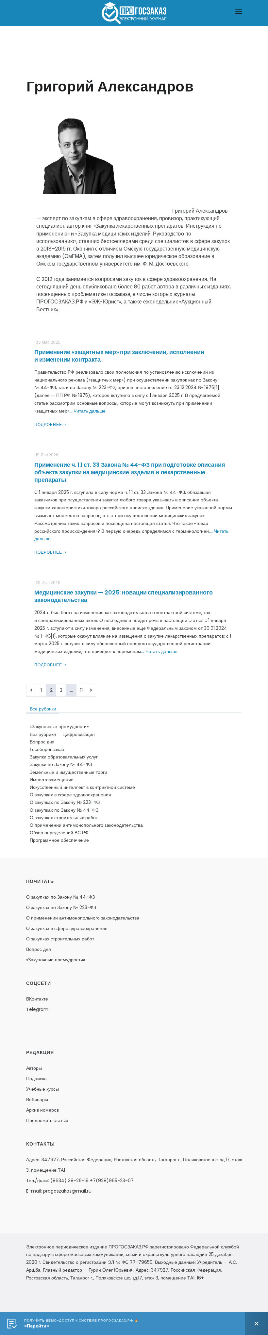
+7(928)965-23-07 (112, 1180)
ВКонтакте (37, 999)
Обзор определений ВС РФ (59, 832)
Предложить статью (47, 1120)
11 (81, 690)
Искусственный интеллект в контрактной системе (82, 787)
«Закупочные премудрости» (59, 726)
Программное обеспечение (59, 840)
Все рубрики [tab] (43, 709)
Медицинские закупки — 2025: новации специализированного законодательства (123, 596)
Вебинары (37, 1099)
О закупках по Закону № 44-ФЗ (64, 810)
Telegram (37, 1009)
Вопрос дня (42, 742)
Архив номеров (42, 1110)
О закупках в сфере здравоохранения (70, 794)
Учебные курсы (42, 1089)
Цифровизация (78, 734)
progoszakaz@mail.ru (67, 1191)
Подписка (36, 1078)
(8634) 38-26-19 (69, 1180)
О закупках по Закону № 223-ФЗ (65, 802)
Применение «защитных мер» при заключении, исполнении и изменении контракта (119, 356)
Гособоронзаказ (47, 749)
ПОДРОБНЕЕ (48, 424)
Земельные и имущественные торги (68, 772)
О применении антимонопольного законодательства (86, 825)
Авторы (34, 1068)
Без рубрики (43, 734)
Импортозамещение (52, 779)
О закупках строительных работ (64, 817)
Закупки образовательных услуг (64, 757)
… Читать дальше (87, 411)
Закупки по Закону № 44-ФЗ (61, 764)
